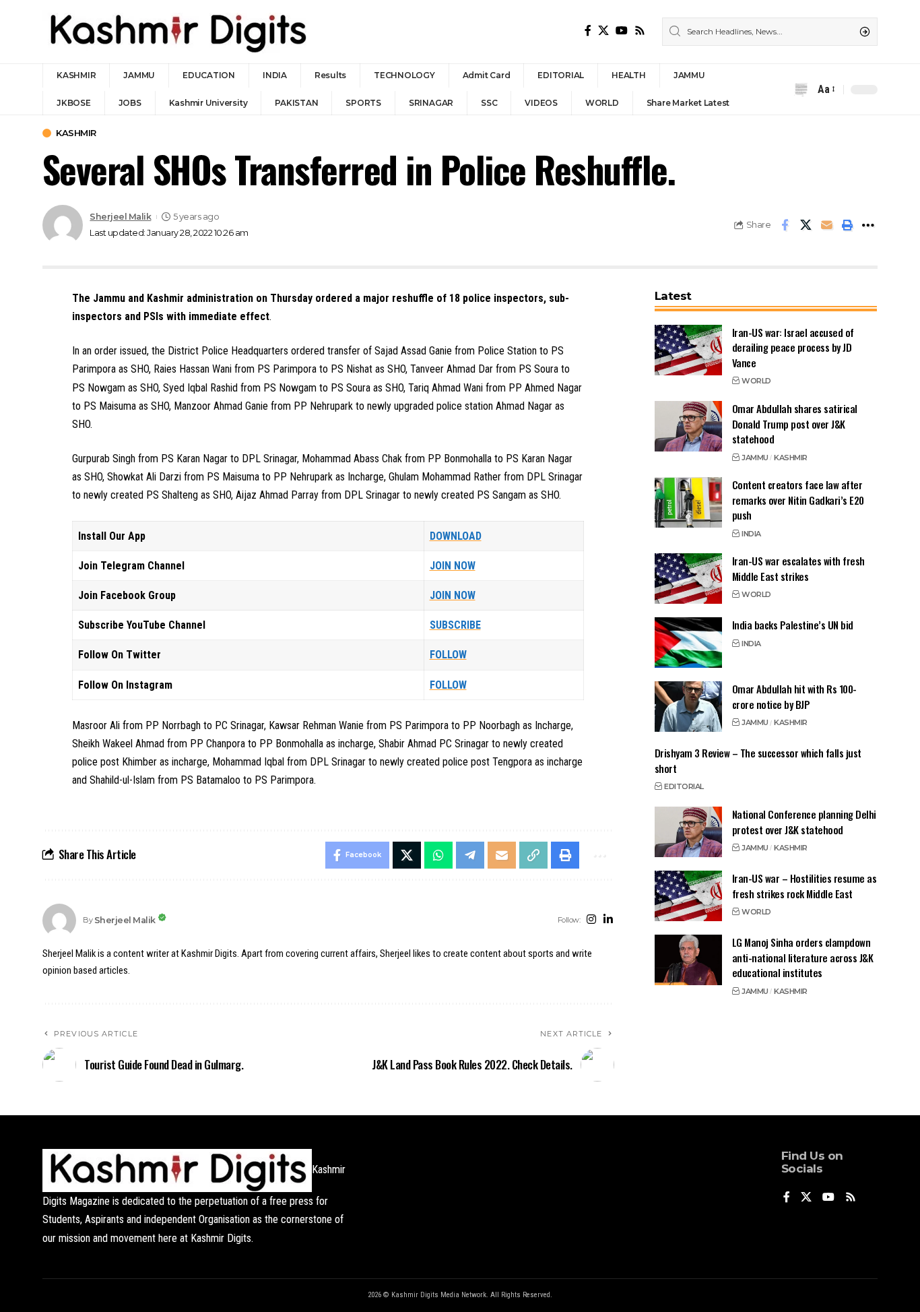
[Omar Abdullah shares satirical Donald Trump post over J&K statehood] (688, 426)
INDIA (751, 533)
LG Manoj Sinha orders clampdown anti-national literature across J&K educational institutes (803, 957)
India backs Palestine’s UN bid (792, 624)
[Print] (847, 225)
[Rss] (640, 31)
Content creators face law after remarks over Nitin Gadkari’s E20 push (798, 499)
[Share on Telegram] (470, 855)
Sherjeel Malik (120, 217)
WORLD (756, 380)
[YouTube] (621, 31)
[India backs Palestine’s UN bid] (688, 642)
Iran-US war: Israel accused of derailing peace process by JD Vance (793, 347)
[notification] (801, 89)
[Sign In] (775, 89)
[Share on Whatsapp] (438, 855)
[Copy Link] (533, 855)
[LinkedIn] (608, 920)
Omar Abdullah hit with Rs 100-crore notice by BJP (794, 696)
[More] (868, 225)
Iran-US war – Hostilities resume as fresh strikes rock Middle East (804, 886)
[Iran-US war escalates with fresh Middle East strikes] (688, 578)
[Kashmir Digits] (177, 31)
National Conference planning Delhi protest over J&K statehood (804, 822)
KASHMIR (76, 133)
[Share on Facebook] (784, 225)
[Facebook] (588, 31)
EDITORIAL (684, 786)
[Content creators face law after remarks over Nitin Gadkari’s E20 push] (688, 502)
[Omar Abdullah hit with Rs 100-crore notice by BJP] (688, 706)
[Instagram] (591, 920)
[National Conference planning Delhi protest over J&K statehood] (688, 832)
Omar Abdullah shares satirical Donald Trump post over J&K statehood (794, 423)
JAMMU (755, 457)
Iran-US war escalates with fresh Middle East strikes (798, 568)
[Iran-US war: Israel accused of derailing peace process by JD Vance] (688, 350)
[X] (603, 31)
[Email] (826, 225)
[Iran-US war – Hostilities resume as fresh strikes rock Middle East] (688, 896)
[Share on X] (805, 225)
